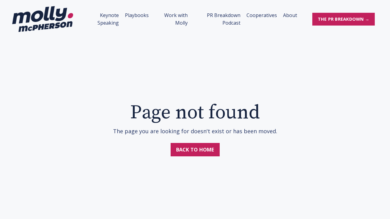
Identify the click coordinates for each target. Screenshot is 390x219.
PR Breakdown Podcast (223, 19)
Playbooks (137, 15)
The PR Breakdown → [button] (344, 19)
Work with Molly (176, 19)
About (290, 15)
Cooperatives (261, 15)
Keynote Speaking (108, 19)
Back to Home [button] (195, 149)
